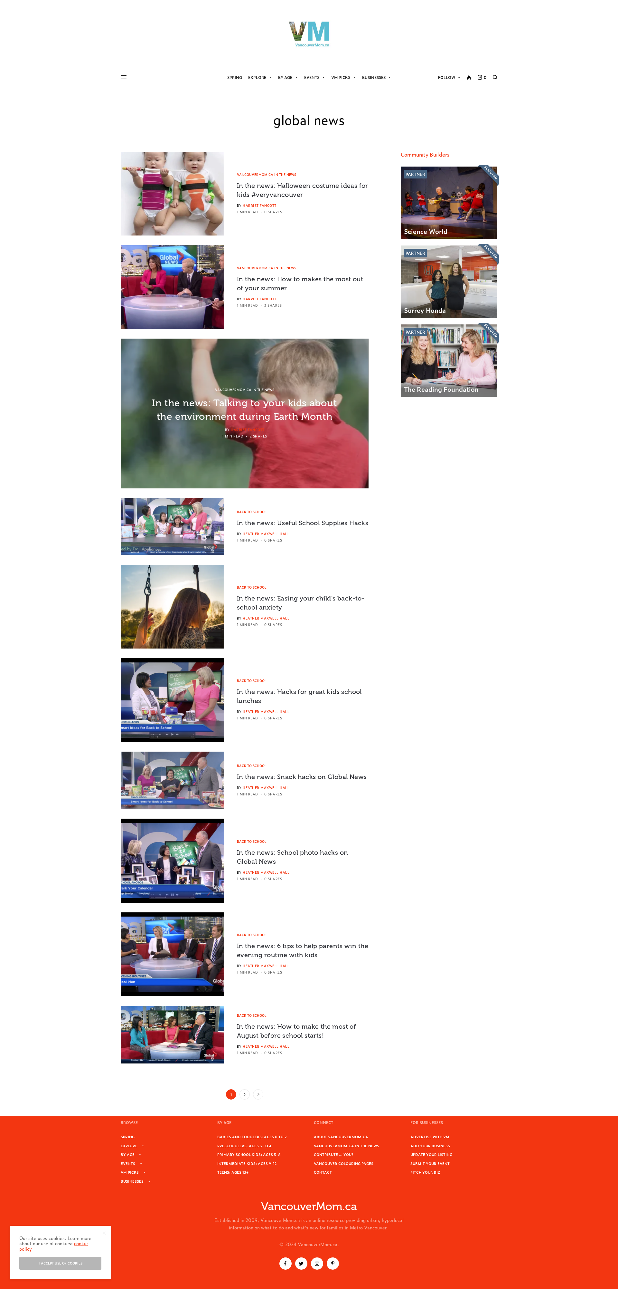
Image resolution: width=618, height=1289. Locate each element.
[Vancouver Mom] (309, 34)
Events (311, 77)
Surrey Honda (425, 310)
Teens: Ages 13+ (232, 1172)
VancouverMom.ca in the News (266, 174)
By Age (285, 77)
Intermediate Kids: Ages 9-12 (247, 1163)
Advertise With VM (429, 1136)
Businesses (374, 77)
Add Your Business (430, 1145)
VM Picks (340, 77)
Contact (323, 1172)
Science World (425, 231)
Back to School (252, 511)
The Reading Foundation (441, 389)
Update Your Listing (431, 1154)
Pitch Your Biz (425, 1172)
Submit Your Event (430, 1163)
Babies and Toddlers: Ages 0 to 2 (252, 1136)
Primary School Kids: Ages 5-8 (249, 1154)
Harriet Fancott (259, 205)
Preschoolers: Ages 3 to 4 (244, 1145)
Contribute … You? (333, 1154)
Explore (257, 77)
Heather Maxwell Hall (266, 533)
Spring (234, 77)
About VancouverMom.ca (341, 1136)
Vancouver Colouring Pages (343, 1163)
